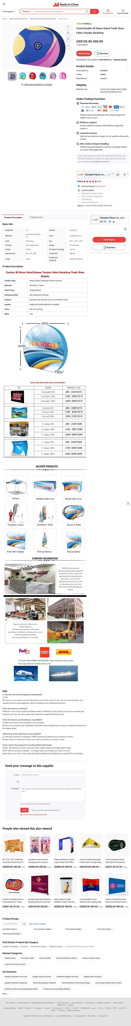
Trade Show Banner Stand (15, 964)
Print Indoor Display (73, 929)
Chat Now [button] (104, 53)
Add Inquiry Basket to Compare (38, 84)
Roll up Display (45, 958)
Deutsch (75, 1008)
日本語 (108, 1008)
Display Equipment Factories (16, 976)
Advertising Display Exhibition (44, 982)
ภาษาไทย (122, 1008)
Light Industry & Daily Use (18, 19)
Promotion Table (27, 958)
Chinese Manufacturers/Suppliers (42, 1003)
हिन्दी (114, 1008)
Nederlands (85, 1008)
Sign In (80, 205)
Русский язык (57, 1008)
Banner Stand (63, 19)
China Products (23, 1003)
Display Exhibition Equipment (16, 982)
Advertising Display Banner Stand (108, 982)
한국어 (101, 1008)
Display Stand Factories (41, 976)
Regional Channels (103, 1003)
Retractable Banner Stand (66, 958)
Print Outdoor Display (42, 929)
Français (47, 1008)
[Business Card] (125, 228)
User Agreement (79, 1016)
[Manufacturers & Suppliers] (65, 4)
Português (37, 1008)
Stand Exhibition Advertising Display (76, 982)
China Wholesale (63, 1003)
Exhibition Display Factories (67, 976)
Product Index (117, 1003)
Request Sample (120, 60)
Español (28, 1008)
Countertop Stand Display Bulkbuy (56, 989)
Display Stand (10, 958)
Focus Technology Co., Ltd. (48, 1016)
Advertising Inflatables (11, 933)
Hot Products (10, 1003)
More (5, 993)
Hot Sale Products (10, 929)
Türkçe (53, 1010)
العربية (94, 1008)
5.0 (101, 221)
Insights (70, 1005)
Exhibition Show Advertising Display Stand (21, 989)
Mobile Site (61, 1005)
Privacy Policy (103, 1016)
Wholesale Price (76, 1003)
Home (5, 19)
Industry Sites (89, 1003)
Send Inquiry (84, 53)
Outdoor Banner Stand (91, 958)
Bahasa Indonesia (74, 1010)
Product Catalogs (38, 924)
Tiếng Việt (61, 1010)
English (20, 1008)
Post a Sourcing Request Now (33, 814)
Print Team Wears (104, 929)
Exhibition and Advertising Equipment (43, 19)
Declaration (92, 1016)
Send (24, 810)
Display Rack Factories (93, 976)
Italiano (67, 1008)
